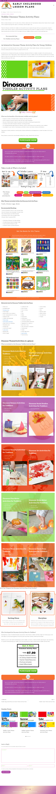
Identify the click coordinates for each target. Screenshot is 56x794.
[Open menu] (54, 5)
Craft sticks (5, 329)
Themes (8, 14)
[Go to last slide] (2, 724)
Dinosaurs (3, 14)
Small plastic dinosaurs (8, 321)
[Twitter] (4, 1)
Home (23, 787)
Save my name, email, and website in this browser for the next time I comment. (18, 768)
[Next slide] (26, 378)
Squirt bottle (24, 333)
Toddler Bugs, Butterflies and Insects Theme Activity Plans (14, 700)
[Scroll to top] (52, 789)
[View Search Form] (54, 1)
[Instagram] (6, 1)
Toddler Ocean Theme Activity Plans (47, 700)
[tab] (26, 736)
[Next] (53, 724)
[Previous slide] (3, 378)
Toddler (12, 14)
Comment (4, 749)
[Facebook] (2, 1)
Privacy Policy (30, 787)
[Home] (1, 12)
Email (30, 765)
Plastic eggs (5, 319)
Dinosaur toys (6, 310)
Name (3, 765)
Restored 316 (40, 791)
